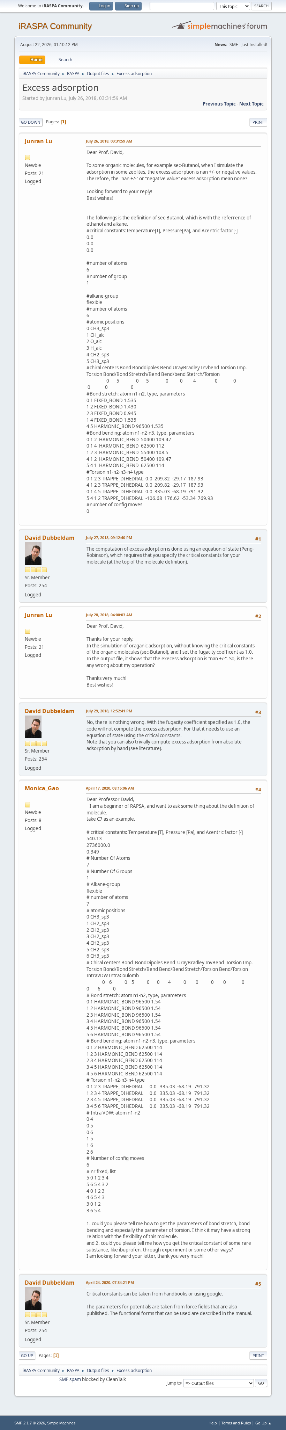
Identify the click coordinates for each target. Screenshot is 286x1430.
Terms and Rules (236, 1422)
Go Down (30, 122)
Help (213, 1422)
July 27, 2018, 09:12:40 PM (109, 537)
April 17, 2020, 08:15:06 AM (110, 788)
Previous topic (219, 104)
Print (258, 122)
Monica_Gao (42, 788)
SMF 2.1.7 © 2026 (29, 1423)
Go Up (27, 1355)
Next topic (251, 104)
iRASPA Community (55, 26)
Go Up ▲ (263, 1422)
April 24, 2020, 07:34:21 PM (110, 1282)
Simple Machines (61, 1423)
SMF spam (70, 1379)
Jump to (173, 1383)
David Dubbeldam (50, 538)
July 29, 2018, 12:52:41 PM (109, 710)
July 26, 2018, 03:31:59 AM (109, 141)
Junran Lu (38, 141)
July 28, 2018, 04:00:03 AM (109, 614)
